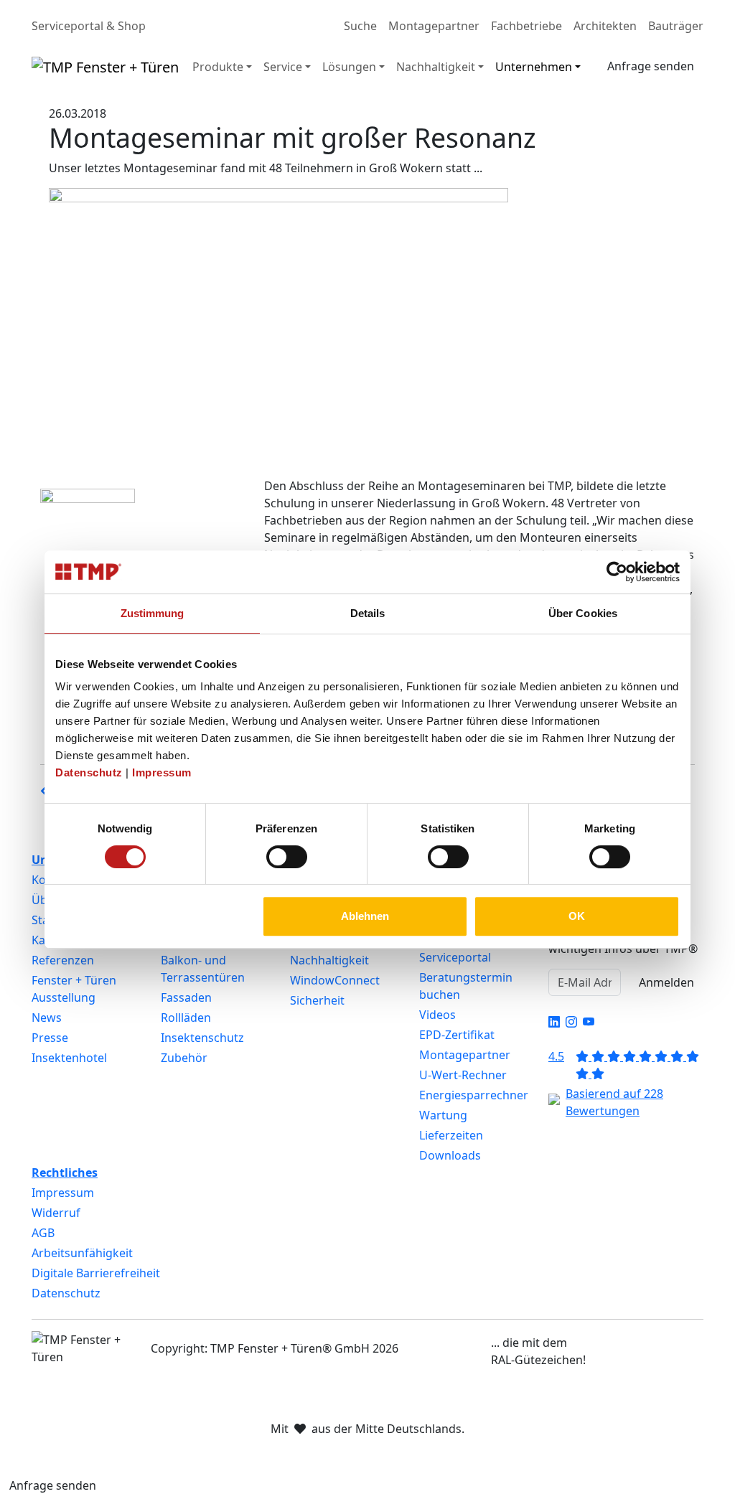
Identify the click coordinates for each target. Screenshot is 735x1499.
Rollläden (186, 1017)
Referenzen (63, 960)
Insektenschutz (202, 1037)
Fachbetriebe (526, 26)
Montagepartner (433, 26)
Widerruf (56, 1213)
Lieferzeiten (451, 1135)
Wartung (443, 1115)
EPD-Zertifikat (457, 1035)
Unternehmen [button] (533, 67)
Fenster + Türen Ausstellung (74, 988)
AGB (43, 1233)
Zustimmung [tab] (152, 613)
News (47, 1017)
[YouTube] (588, 1022)
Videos (437, 1015)
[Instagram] (571, 1022)
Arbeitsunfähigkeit (82, 1253)
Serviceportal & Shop (89, 26)
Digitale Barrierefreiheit (96, 1273)
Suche (360, 26)
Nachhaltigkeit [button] (435, 67)
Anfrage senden (650, 66)
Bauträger (675, 26)
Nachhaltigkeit (329, 960)
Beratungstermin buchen (465, 985)
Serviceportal (455, 957)
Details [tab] (367, 613)
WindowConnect (335, 980)
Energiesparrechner (473, 1095)
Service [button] (282, 67)
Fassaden (186, 997)
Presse (50, 1037)
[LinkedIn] (554, 1022)
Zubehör (184, 1058)
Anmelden (666, 982)
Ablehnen (365, 916)
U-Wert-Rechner (463, 1075)
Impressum (162, 772)
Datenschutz (89, 772)
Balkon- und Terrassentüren (203, 968)
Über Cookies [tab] (582, 613)
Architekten (605, 26)
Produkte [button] (217, 67)
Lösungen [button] (349, 67)
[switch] (286, 856)
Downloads (450, 1155)
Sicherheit (317, 1000)
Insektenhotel (69, 1058)
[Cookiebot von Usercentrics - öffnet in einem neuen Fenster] (617, 572)
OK (576, 916)
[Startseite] (105, 67)
